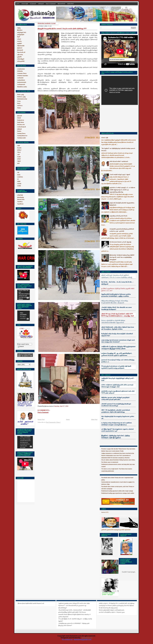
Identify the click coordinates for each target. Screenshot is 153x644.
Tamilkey (20, 201)
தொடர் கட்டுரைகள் (51, 3)
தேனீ (18, 36)
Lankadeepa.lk (21, 127)
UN (18, 172)
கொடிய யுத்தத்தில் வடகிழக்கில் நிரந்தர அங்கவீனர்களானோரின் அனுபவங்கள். (113, 321)
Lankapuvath (21, 84)
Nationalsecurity (22, 99)
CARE (19, 186)
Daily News (20, 122)
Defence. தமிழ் (21, 97)
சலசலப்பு (19, 41)
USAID (19, 183)
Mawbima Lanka (22, 87)
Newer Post (41, 419)
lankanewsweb (21, 82)
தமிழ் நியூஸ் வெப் (21, 32)
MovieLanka (20, 199)
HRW (18, 181)
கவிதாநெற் (20, 195)
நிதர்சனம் (19, 48)
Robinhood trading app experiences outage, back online (117, 493)
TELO (19, 152)
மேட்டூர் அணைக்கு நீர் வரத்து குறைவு (108, 608)
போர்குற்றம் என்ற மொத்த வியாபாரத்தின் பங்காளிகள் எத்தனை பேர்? (117, 334)
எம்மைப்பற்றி (25, 3)
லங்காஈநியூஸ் (20, 59)
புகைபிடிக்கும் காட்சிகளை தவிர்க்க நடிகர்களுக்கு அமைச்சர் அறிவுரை (116, 605)
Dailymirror (20, 120)
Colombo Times (22, 73)
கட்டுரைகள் (33, 3)
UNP (18, 145)
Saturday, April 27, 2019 (61, 406)
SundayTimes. (21, 133)
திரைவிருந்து (20, 197)
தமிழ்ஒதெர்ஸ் (20, 34)
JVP (18, 154)
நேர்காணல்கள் (62, 3)
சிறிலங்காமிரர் (20, 45)
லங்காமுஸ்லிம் (21, 61)
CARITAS (20, 177)
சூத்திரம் (19, 43)
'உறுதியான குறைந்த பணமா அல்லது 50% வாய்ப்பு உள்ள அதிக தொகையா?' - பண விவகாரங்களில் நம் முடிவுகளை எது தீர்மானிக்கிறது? (74, 606)
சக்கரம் (19, 39)
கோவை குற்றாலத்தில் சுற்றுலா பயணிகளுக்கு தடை (112, 610)
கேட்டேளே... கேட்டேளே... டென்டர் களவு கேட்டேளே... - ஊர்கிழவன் (117, 283)
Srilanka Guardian (22, 75)
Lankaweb (20, 78)
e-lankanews (21, 69)
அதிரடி (19, 28)
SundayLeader (21, 138)
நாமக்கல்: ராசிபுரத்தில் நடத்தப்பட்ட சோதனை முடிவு (112, 612)
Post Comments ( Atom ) (53, 422)
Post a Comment (43, 412)
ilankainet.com (87, 638)
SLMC (19, 157)
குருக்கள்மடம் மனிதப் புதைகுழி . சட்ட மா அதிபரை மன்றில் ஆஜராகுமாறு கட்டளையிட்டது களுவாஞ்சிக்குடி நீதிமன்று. (122, 190)
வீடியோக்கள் (70, 3)
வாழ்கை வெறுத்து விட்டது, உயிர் (111, 353)
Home (68, 419)
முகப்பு (18, 3)
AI (18, 179)
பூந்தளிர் (19, 56)
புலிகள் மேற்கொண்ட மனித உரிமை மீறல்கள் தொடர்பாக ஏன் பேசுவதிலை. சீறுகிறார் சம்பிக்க (117, 328)
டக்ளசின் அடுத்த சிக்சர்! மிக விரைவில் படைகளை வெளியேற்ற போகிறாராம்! (116, 308)
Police (19, 108)
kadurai (103, 512)
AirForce (19, 105)
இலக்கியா (19, 30)
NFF (18, 163)
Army (19, 101)
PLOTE (19, 148)
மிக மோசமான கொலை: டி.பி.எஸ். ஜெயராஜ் (120, 242)
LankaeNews (21, 80)
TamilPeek (20, 204)
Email (53, 23)
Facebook (47, 23)
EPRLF (19, 150)
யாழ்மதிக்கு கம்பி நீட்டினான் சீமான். (119, 216)
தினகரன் (19, 115)
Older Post (94, 419)
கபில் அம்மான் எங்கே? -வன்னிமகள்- (119, 161)
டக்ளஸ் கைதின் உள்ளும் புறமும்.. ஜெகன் (120, 174)
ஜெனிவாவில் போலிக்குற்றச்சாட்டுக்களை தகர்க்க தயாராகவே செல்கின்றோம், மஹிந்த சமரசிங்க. (116, 295)
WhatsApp (41, 23)
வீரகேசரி (19, 129)
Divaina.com (21, 124)
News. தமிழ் (20, 94)
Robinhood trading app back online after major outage (117, 491)
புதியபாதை (20, 54)
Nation (19, 131)
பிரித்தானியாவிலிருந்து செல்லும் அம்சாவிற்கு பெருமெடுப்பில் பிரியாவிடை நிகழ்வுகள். (114, 302)
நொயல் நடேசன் (21, 52)
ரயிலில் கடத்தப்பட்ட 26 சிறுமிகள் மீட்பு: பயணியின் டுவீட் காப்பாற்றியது (116, 603)
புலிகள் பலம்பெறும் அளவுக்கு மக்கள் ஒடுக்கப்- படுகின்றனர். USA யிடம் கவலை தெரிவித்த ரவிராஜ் (116, 276)
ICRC (18, 175)
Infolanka (20, 71)
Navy (18, 103)
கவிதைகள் (41, 3)
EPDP (19, 159)
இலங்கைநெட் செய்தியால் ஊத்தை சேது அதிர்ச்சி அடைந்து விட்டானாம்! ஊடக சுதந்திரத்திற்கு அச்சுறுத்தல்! (122, 257)
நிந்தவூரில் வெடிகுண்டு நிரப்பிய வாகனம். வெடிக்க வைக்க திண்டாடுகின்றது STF (62, 28)
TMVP (19, 161)
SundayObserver (22, 135)
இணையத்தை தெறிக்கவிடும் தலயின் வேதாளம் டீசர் (31, 603)
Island (19, 118)
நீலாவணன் (20, 50)
